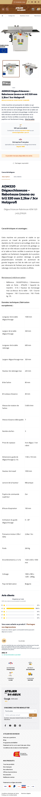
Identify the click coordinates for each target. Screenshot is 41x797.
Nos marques (7, 767)
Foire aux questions (9, 737)
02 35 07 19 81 (24, 130)
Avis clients (17, 177)
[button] (1, 38)
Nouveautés (7, 775)
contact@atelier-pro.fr (20, 132)
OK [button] (33, 715)
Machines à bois (24, 16)
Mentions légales (26, 793)
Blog (4, 740)
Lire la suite (29, 119)
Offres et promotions (10, 772)
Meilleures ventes (8, 777)
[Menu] (3, 9)
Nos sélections (8, 769)
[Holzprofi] (20, 83)
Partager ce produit (21, 163)
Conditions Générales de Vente (10, 793)
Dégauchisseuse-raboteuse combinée (15, 100)
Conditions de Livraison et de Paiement (15, 748)
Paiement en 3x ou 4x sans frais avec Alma (16, 745)
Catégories (11, 16)
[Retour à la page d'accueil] (12, 693)
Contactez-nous (20, 2)
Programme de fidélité (10, 743)
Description (6, 177)
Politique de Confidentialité (9, 795)
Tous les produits (8, 764)
